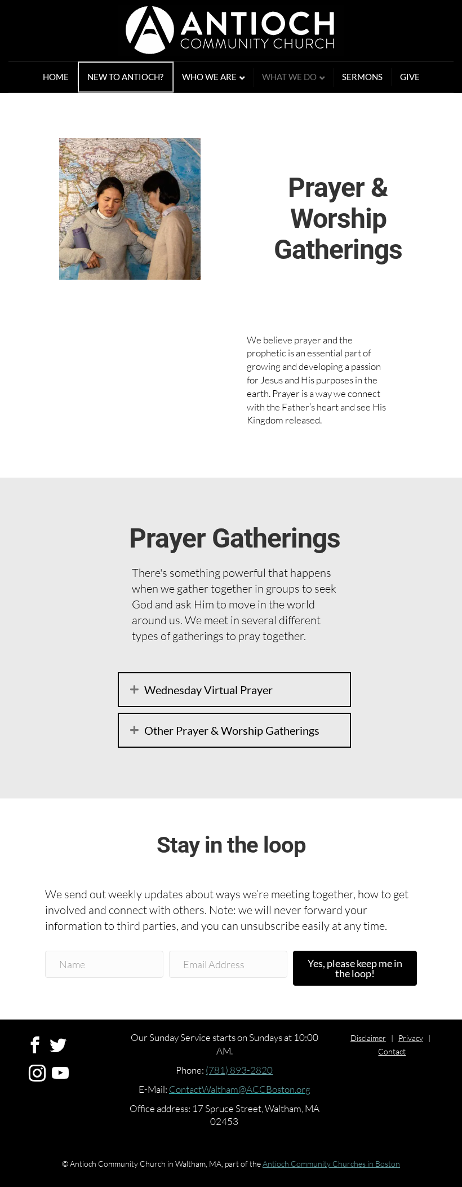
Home (56, 77)
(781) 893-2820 (239, 1070)
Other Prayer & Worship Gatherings (231, 730)
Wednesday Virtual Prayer (208, 689)
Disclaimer (368, 1038)
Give (410, 77)
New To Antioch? (125, 77)
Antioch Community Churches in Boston (331, 1163)
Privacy (410, 1038)
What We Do (289, 77)
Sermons (362, 77)
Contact (392, 1051)
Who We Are (209, 77)
